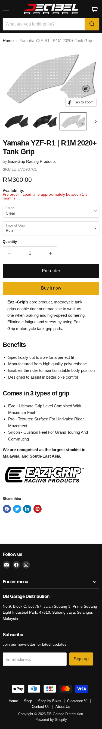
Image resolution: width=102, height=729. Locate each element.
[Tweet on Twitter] (17, 509)
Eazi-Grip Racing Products (32, 161)
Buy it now (51, 288)
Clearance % (77, 701)
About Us (62, 707)
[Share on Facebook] (7, 509)
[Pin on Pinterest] (37, 509)
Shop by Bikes (49, 701)
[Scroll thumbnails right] (94, 122)
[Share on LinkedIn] (27, 509)
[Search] (92, 24)
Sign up (81, 659)
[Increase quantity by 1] (50, 253)
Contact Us (41, 707)
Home (8, 40)
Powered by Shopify (51, 720)
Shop (28, 701)
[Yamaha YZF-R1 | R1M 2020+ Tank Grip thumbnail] (16, 121)
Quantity (10, 242)
